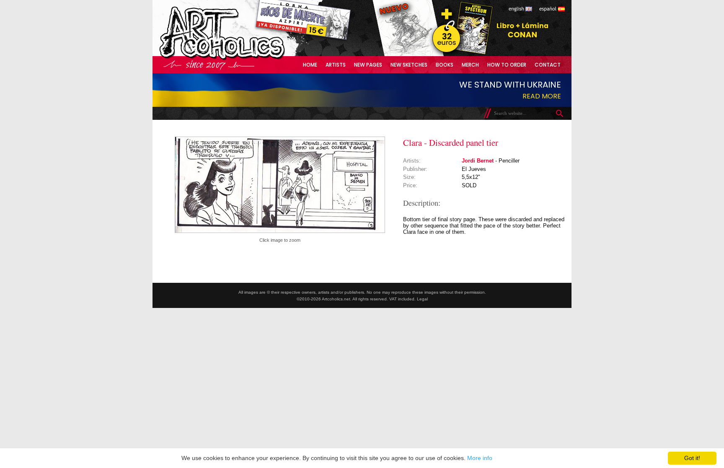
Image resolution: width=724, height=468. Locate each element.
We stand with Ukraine (510, 84)
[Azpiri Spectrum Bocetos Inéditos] (460, 54)
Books (444, 64)
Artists (336, 64)
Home (310, 64)
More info (479, 458)
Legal (422, 299)
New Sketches (408, 64)
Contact (548, 64)
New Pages (368, 64)
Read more (541, 96)
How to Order (506, 64)
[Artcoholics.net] (238, 58)
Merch (470, 64)
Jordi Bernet (478, 161)
